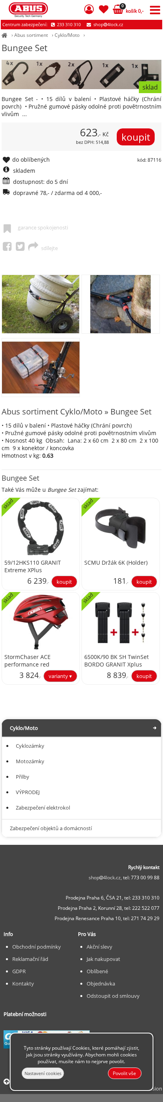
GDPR (19, 971)
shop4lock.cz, (106, 877)
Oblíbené (97, 971)
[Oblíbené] (103, 10)
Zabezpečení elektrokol (43, 807)
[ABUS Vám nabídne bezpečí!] (5, 35)
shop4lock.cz (107, 24)
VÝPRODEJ (28, 792)
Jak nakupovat (103, 959)
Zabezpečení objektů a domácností (51, 828)
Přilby (22, 776)
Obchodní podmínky (36, 946)
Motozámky (30, 761)
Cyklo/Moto (67, 35)
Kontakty (23, 983)
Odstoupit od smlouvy (113, 995)
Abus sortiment (31, 35)
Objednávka (101, 983)
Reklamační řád (30, 959)
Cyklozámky (30, 745)
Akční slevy (99, 946)
